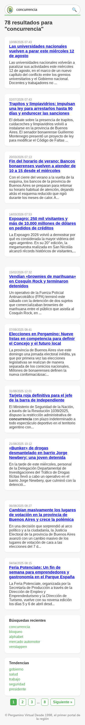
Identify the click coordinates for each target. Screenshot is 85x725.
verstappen (18, 647)
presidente (17, 689)
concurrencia (19, 627)
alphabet (16, 637)
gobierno (16, 669)
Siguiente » (62, 702)
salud (13, 674)
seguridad (17, 684)
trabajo (14, 679)
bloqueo (15, 632)
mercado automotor (24, 642)
